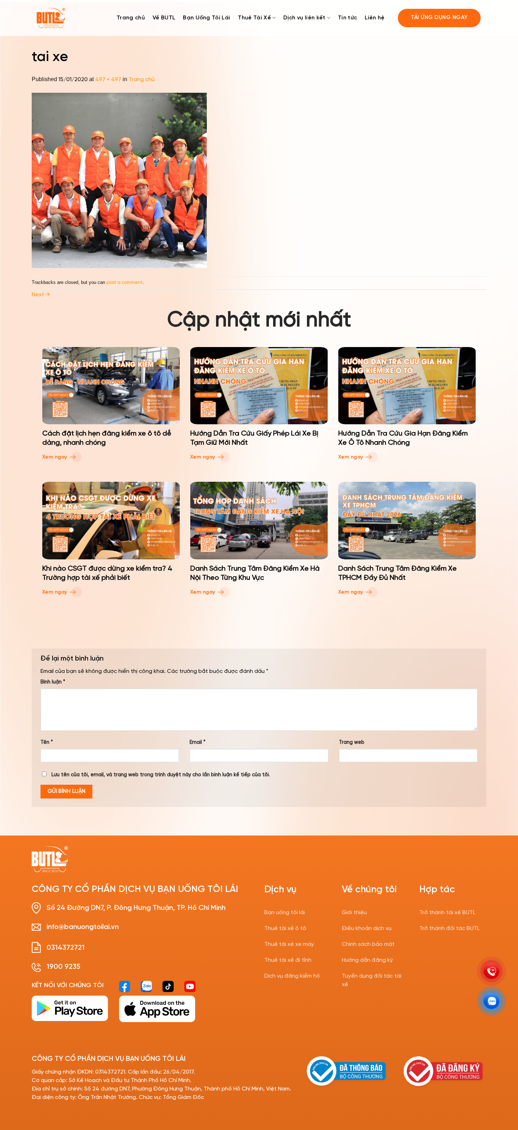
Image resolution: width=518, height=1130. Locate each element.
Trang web (351, 742)
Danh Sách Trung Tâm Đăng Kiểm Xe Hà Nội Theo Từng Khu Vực (255, 573)
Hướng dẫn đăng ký (367, 960)
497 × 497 (108, 80)
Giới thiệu (354, 913)
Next (41, 295)
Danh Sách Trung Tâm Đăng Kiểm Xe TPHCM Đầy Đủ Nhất (397, 573)
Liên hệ (374, 18)
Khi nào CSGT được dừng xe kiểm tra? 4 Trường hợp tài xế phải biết (107, 573)
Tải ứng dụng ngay (439, 17)
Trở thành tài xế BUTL (447, 913)
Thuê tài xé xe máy (289, 944)
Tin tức (347, 18)
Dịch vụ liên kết (304, 18)
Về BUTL (164, 18)
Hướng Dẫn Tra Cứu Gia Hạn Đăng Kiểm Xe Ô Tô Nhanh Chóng (403, 438)
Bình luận (53, 682)
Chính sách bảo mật (368, 944)
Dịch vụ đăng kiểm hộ (292, 976)
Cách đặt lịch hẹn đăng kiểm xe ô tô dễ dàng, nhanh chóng (106, 438)
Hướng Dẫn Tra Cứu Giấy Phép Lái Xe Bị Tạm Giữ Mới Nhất (254, 438)
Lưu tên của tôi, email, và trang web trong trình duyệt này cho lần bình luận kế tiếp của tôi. (160, 775)
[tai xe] (119, 180)
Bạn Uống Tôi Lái (206, 18)
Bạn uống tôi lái (284, 913)
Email (197, 742)
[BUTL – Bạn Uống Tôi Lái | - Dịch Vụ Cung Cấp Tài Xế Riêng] (51, 18)
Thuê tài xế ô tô (285, 928)
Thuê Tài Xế (254, 18)
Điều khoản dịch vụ (366, 928)
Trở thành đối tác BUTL (449, 928)
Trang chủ (142, 80)
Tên (47, 742)
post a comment (124, 282)
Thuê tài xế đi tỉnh (288, 960)
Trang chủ (131, 18)
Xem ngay (55, 457)
